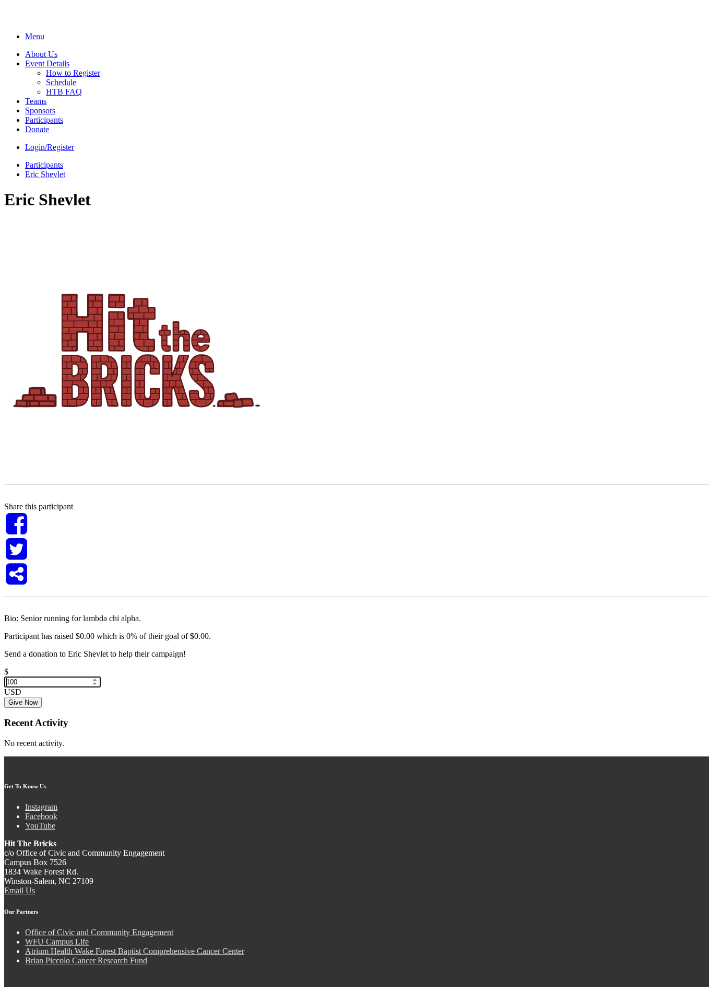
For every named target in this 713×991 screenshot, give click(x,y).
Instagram (41, 806)
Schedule (61, 82)
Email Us (19, 890)
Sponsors (40, 110)
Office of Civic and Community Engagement (99, 932)
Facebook (41, 816)
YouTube (40, 825)
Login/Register (49, 147)
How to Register (73, 72)
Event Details (47, 63)
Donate (37, 129)
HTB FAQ (64, 91)
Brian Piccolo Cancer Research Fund (86, 960)
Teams (35, 101)
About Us (41, 54)
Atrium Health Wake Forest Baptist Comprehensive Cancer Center (134, 951)
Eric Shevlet (45, 174)
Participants (44, 119)
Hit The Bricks (59, 19)
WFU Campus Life (57, 941)
